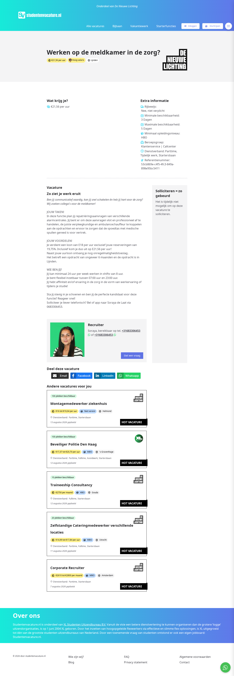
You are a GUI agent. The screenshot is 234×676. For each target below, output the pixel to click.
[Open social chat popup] (225, 667)
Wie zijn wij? (76, 657)
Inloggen (192, 26)
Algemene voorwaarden (195, 657)
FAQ (126, 657)
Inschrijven (214, 26)
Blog (71, 662)
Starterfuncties (166, 26)
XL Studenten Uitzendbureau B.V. (85, 624)
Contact (185, 662)
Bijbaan (117, 26)
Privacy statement (135, 662)
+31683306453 (131, 331)
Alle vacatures (95, 26)
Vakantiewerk (139, 26)
